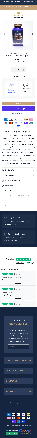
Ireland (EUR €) (17, 407)
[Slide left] (4, 34)
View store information (18, 201)
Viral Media (23, 426)
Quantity (18, 66)
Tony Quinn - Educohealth (15, 425)
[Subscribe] (26, 346)
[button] (3, 15)
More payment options (18, 113)
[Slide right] (32, 34)
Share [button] (6, 205)
